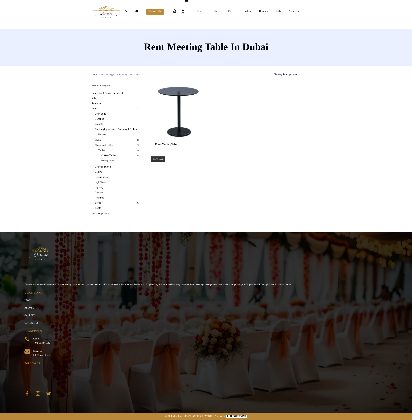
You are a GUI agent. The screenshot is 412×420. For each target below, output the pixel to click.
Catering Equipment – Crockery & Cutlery (116, 129)
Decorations (101, 177)
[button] (186, 1)
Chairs (98, 140)
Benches (99, 119)
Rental (95, 108)
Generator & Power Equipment (107, 93)
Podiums (99, 197)
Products (96, 103)
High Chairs (101, 182)
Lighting (99, 187)
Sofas (98, 203)
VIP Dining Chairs (100, 213)
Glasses (102, 134)
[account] (175, 11)
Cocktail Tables (103, 166)
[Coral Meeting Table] (178, 111)
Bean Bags (100, 113)
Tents (98, 208)
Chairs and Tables (104, 145)
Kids (94, 98)
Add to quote (158, 159)
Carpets (99, 124)
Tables (101, 150)
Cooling (99, 172)
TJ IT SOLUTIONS (236, 416)
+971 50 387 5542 (41, 343)
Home (94, 74)
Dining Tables (108, 160)
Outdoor (99, 192)
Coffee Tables (108, 155)
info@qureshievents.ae (43, 355)
